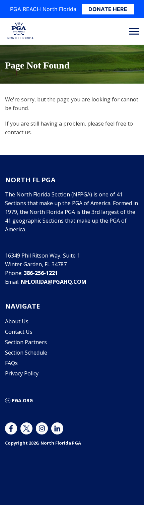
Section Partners (26, 342)
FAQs (11, 363)
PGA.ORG (22, 400)
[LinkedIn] (57, 428)
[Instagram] (42, 428)
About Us (16, 321)
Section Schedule (26, 352)
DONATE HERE (107, 9)
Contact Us (18, 331)
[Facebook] (11, 428)
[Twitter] (26, 428)
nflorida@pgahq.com (53, 281)
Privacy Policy (22, 373)
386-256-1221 (41, 273)
